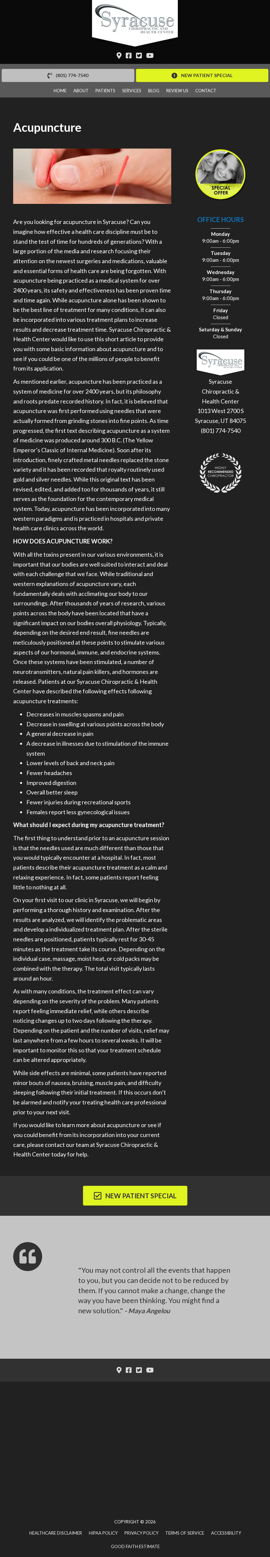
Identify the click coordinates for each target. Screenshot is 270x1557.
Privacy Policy (141, 1533)
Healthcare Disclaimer (55, 1533)
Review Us (177, 90)
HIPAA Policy (103, 1533)
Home (60, 90)
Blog (153, 90)
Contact (205, 90)
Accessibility (226, 1533)
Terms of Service (184, 1533)
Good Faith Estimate (135, 1546)
